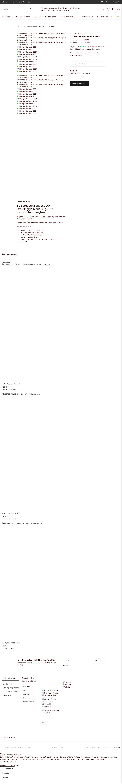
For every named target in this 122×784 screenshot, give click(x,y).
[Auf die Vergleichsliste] (59, 35)
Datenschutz (27, 686)
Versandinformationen (11, 691)
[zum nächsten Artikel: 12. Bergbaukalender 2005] (57, 27)
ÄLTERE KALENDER (85, 42)
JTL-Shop (96, 747)
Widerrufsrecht (28, 702)
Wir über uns (7, 684)
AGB (24, 690)
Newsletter (7, 695)
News (108, 2)
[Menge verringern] (71, 78)
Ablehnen (5, 777)
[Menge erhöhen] (103, 78)
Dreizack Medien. (115, 747)
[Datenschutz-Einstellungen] (1, 782)
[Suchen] (30, 9)
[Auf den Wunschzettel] (63, 35)
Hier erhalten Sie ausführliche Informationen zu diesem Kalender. (40, 223)
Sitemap (26, 694)
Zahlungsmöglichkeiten (11, 688)
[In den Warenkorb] (18, 31)
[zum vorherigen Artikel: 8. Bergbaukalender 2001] (62, 27)
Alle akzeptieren (7, 769)
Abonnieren (99, 661)
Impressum (27, 698)
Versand (87, 73)
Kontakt (116, 2)
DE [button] (102, 2)
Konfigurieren (6, 773)
